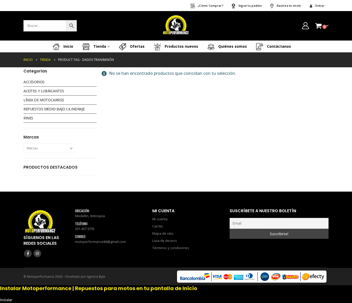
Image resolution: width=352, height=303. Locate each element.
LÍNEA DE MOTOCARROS (43, 99)
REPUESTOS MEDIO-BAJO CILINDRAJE (54, 109)
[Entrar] (305, 25)
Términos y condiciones (170, 247)
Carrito (157, 226)
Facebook (28, 253)
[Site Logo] (176, 25)
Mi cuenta (159, 219)
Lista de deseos (164, 240)
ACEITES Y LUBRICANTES (43, 90)
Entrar (320, 5)
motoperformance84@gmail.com (100, 241)
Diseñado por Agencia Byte (85, 276)
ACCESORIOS (34, 81)
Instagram (37, 253)
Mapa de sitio (162, 233)
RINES (28, 118)
